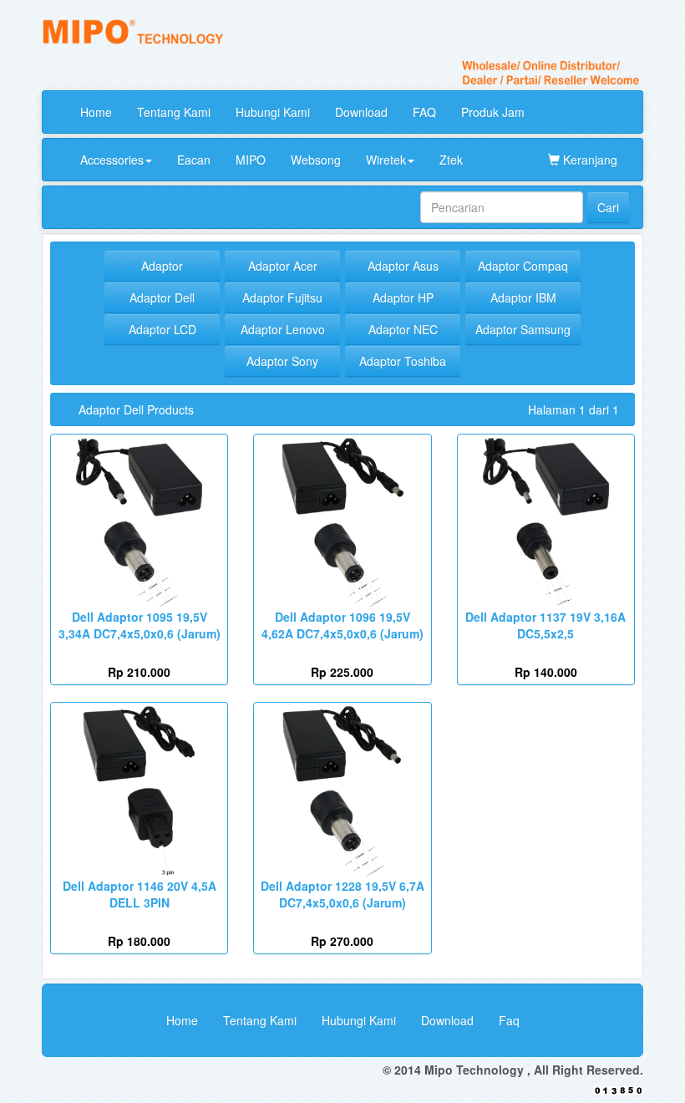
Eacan (194, 159)
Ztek (451, 159)
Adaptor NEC (403, 329)
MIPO (251, 159)
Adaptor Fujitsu (282, 297)
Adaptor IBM (523, 297)
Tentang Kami (174, 112)
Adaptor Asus (403, 265)
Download (361, 112)
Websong (316, 159)
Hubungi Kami (273, 112)
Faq (509, 1020)
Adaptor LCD (162, 329)
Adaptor (162, 265)
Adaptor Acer (282, 265)
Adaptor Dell (162, 297)
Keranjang (588, 159)
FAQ (424, 112)
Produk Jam (493, 112)
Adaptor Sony (282, 361)
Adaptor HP (403, 297)
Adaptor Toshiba (402, 361)
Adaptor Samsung (523, 329)
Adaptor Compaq (523, 265)
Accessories (112, 159)
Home (96, 112)
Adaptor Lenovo (283, 329)
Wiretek (386, 159)
